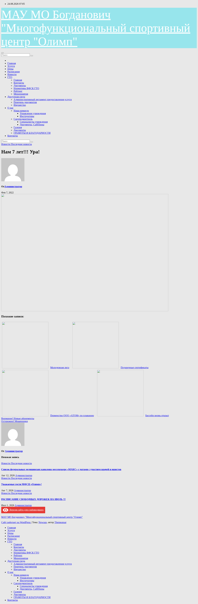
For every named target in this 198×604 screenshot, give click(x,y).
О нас (10, 108)
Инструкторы (27, 116)
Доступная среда (16, 96)
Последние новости (21, 144)
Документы (20, 85)
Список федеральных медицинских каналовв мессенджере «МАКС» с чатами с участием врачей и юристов (61, 469)
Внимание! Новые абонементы (17, 418)
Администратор (13, 186)
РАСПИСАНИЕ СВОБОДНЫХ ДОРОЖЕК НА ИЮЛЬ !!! (33, 499)
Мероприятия (21, 94)
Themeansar (60, 522)
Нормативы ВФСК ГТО (26, 88)
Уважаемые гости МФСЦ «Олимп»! (21, 484)
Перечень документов (25, 102)
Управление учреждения (33, 113)
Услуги (11, 66)
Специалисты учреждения (34, 121)
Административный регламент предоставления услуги (43, 99)
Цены (10, 69)
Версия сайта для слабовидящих (26, 509)
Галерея (18, 127)
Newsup (43, 522)
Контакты (19, 82)
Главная (11, 63)
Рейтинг (18, 91)
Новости (12, 74)
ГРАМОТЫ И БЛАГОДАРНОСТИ (32, 133)
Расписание (13, 71)
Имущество (20, 105)
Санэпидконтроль (23, 119)
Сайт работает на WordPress (16, 522)
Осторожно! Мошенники (14, 421)
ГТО (9, 77)
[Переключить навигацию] (2, 52)
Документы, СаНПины (32, 124)
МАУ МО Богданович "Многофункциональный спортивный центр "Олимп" (95, 28)
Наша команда (21, 110)
